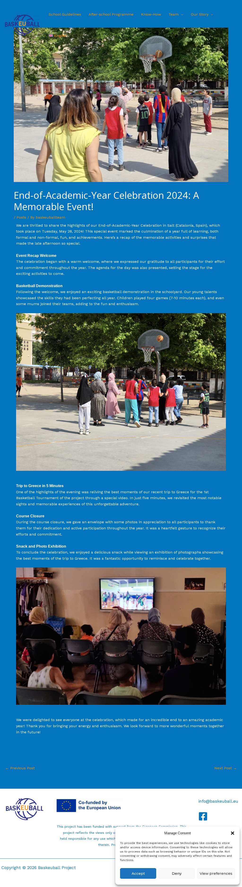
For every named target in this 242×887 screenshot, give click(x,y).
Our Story (199, 14)
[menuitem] (58, 35)
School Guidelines (65, 14)
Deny (177, 873)
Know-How (151, 14)
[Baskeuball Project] (22, 24)
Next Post (225, 768)
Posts (21, 217)
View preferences (216, 873)
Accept (138, 873)
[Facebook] (203, 816)
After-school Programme (111, 14)
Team (174, 14)
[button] (232, 833)
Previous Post (20, 768)
